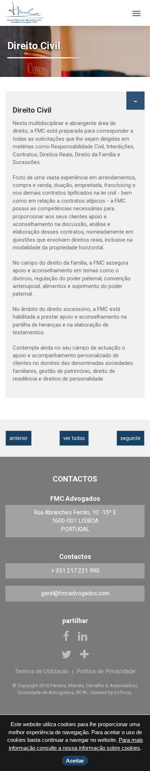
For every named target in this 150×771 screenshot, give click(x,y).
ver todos (74, 438)
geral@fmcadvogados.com (75, 593)
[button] (135, 100)
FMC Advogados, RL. (24, 13)
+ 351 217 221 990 (75, 570)
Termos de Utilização (42, 671)
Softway (122, 692)
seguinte (131, 438)
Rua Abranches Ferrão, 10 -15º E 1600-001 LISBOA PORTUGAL (75, 521)
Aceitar (75, 761)
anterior (18, 438)
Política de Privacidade (105, 671)
